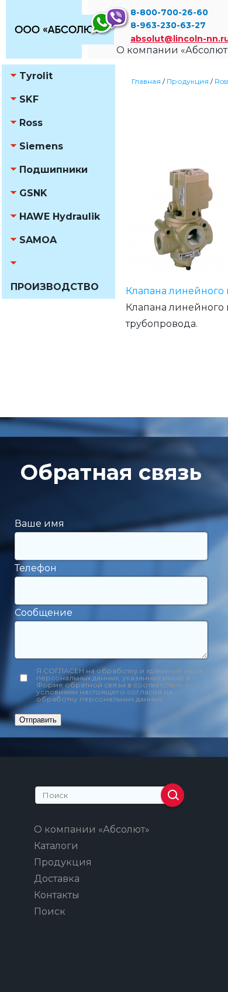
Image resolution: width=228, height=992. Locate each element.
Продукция (188, 81)
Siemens (41, 146)
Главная (146, 81)
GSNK (33, 193)
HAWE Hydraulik (59, 216)
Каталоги (56, 845)
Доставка (57, 878)
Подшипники (53, 169)
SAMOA (38, 240)
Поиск (49, 911)
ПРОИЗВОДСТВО (55, 286)
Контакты (57, 895)
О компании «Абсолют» (92, 829)
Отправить (38, 719)
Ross (31, 122)
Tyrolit (36, 75)
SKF (29, 99)
